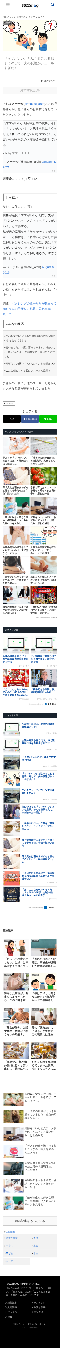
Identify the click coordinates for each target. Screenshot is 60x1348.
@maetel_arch (34, 103)
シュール (10, 403)
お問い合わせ (18, 1324)
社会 (10, 1316)
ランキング (40, 1302)
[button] (5, 855)
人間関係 (10, 1231)
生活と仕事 (40, 1307)
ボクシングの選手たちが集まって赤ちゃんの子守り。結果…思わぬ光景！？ (30, 309)
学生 (35, 1253)
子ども (9, 1253)
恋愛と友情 (12, 1238)
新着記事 (12, 1302)
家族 (35, 1245)
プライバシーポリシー (38, 1324)
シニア (9, 1261)
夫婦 (35, 1238)
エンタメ (38, 1312)
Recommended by (43, 617)
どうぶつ (12, 1312)
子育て (9, 1245)
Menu (8, 4)
